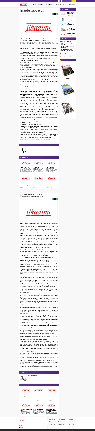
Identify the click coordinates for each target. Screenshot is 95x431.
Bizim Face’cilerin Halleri (24, 167)
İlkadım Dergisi (26, 11)
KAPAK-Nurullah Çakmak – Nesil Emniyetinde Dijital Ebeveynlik (66, 56)
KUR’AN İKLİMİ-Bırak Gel (50, 167)
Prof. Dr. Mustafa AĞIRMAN (33, 375)
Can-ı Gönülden (36, 167)
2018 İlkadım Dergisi (31, 11)
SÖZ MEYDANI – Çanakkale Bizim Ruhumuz (26, 410)
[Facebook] (58, 1)
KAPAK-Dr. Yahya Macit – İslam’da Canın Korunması (67, 53)
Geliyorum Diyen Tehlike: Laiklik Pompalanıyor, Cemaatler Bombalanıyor (70, 13)
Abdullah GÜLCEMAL (32, 148)
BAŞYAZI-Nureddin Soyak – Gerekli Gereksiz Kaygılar (66, 44)
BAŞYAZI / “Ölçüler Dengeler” (38, 409)
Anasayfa (22, 11)
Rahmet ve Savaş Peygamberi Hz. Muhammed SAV (39, 395)
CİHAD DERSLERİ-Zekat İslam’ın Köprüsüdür (38, 182)
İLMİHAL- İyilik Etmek (49, 394)
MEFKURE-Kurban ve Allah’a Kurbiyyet (25, 182)
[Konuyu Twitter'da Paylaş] (55, 14)
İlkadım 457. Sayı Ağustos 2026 (66, 41)
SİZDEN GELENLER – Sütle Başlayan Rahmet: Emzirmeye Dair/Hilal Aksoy (51, 410)
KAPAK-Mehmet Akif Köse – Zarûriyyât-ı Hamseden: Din (67, 47)
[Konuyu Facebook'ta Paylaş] (53, 14)
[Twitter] (59, 1)
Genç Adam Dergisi (67, 97)
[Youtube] (61, 1)
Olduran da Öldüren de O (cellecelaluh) (70, 34)
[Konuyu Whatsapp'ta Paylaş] (57, 14)
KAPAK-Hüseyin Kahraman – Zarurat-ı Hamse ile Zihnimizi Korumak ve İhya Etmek (67, 50)
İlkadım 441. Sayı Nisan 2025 (70, 18)
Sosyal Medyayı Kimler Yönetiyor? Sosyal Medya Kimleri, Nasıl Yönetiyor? (70, 24)
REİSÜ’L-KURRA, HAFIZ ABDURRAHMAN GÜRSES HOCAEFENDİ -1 (24, 395)
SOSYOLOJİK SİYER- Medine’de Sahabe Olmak (70, 29)
